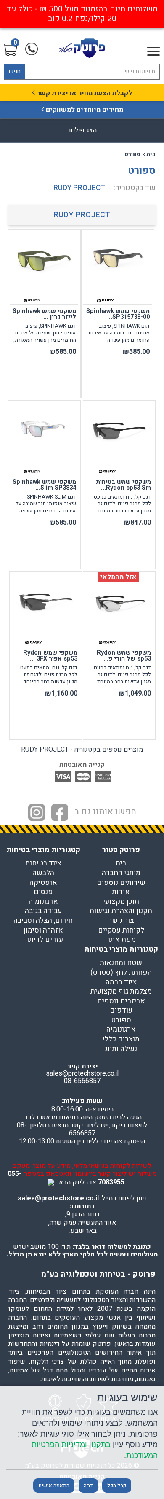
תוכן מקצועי (121, 902)
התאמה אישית (53, 1485)
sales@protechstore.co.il (58, 1198)
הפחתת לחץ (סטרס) (121, 972)
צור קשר (121, 921)
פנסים (43, 892)
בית (151, 154)
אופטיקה (43, 883)
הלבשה (43, 873)
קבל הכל (116, 1485)
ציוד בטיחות (43, 863)
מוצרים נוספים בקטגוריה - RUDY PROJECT (82, 749)
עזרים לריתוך (43, 940)
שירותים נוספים (121, 883)
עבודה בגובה (43, 911)
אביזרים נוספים (121, 1001)
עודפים (121, 1010)
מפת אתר (121, 940)
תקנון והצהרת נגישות (121, 911)
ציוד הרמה (121, 982)
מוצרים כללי (121, 1039)
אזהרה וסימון (43, 930)
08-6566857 (82, 1081)
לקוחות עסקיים (121, 930)
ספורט (121, 1020)
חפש (15, 71)
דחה (88, 1485)
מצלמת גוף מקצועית (121, 991)
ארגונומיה (43, 902)
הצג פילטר (82, 130)
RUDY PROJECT (82, 215)
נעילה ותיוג (121, 1049)
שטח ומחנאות (121, 963)
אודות (121, 892)
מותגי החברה (121, 873)
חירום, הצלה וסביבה (43, 921)
